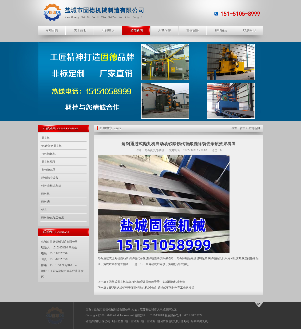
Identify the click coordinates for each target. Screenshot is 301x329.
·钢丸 (43, 209)
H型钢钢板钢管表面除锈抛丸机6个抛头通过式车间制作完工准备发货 (151, 287)
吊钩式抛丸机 (199, 321)
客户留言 (221, 30)
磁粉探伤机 (93, 321)
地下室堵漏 (132, 321)
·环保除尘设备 (49, 177)
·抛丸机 (45, 137)
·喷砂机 (45, 193)
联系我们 (249, 30)
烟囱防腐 (117, 321)
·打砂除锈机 (47, 153)
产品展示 (108, 30)
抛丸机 (174, 321)
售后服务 (193, 30)
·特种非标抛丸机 (50, 185)
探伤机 (106, 321)
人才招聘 (164, 30)
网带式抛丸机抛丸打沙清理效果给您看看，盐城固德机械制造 (147, 281)
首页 (243, 128)
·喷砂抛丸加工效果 (52, 217)
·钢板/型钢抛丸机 (51, 145)
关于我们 (80, 30)
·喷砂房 (45, 201)
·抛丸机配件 (47, 161)
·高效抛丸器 (47, 169)
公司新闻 (136, 30)
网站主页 (52, 30)
